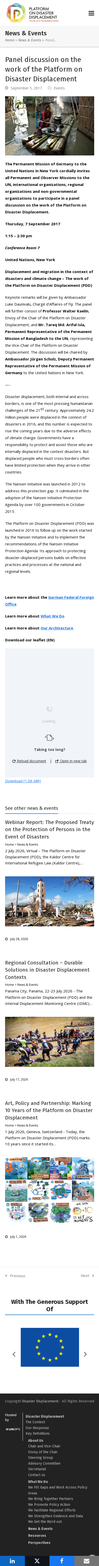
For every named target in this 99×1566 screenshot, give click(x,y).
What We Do (52, 616)
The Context (35, 1422)
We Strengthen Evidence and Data (55, 1516)
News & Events (29, 40)
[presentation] (85, 1354)
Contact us (36, 1475)
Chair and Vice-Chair (44, 1446)
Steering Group (40, 1458)
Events (59, 88)
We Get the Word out (45, 1522)
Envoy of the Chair (43, 1452)
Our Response (37, 1428)
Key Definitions (38, 1433)
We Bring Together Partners (50, 1499)
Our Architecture (57, 627)
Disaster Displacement (40, 1401)
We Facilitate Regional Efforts (52, 1510)
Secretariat (37, 1469)
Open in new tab (73, 760)
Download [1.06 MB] (23, 780)
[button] (91, 13)
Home (9, 40)
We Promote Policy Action (49, 1504)
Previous (15, 1276)
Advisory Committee (44, 1463)
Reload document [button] (31, 760)
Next (85, 1275)
